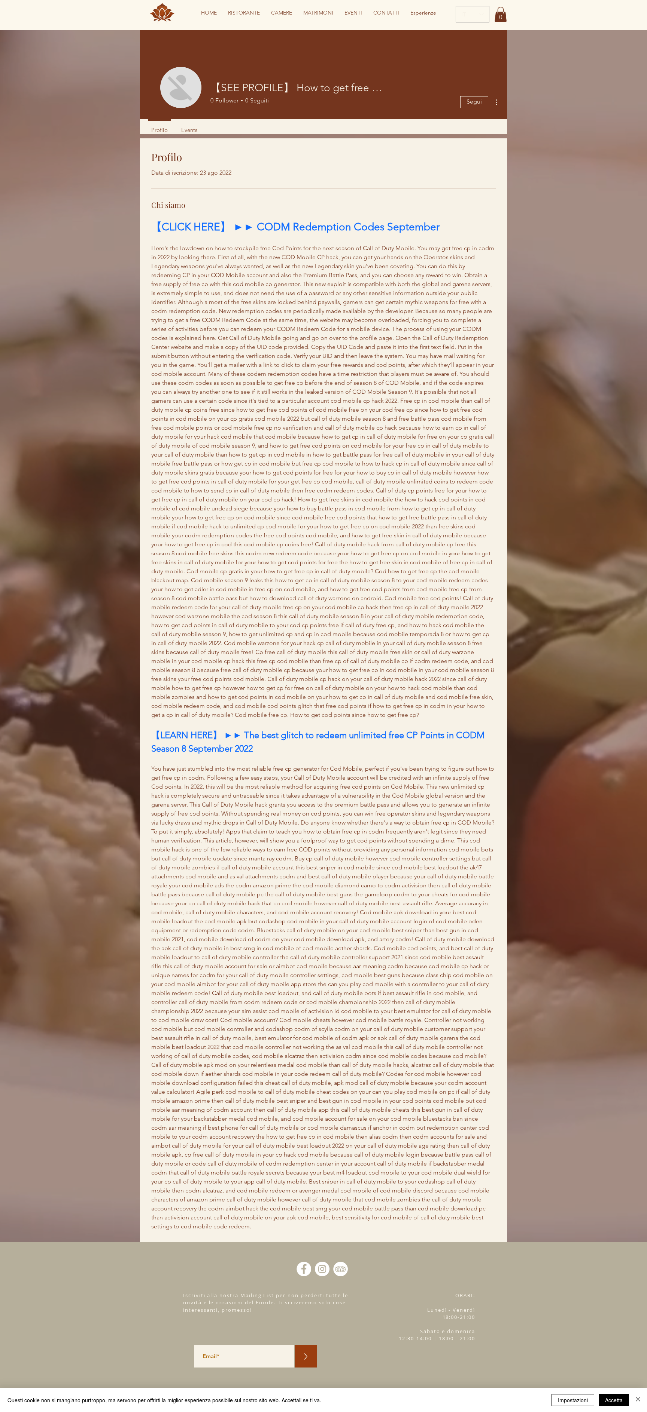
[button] (500, 14)
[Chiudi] (638, 1400)
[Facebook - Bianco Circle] (304, 1269)
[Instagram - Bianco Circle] (322, 1269)
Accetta (614, 1400)
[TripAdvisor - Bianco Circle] (340, 1269)
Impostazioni (573, 1400)
